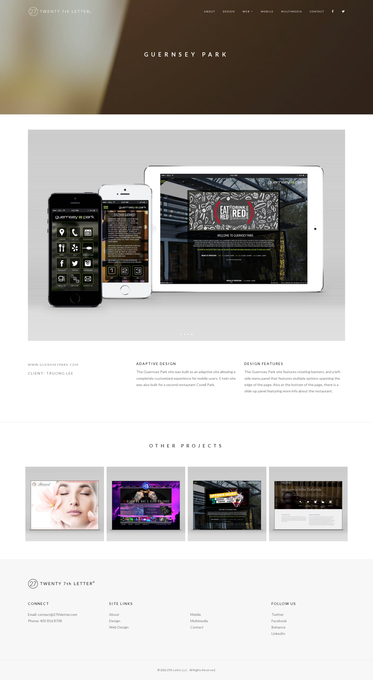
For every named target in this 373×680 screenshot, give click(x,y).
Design (229, 11)
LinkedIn (278, 633)
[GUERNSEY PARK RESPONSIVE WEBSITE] (227, 504)
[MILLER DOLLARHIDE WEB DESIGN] (308, 504)
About (209, 11)
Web (246, 11)
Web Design (119, 627)
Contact (317, 11)
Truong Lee (60, 373)
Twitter (278, 614)
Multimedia (291, 11)
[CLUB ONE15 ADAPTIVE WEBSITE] (146, 504)
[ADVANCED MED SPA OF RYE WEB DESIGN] (64, 504)
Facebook (279, 621)
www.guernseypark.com (53, 365)
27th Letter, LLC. (177, 670)
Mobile (267, 11)
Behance (278, 627)
